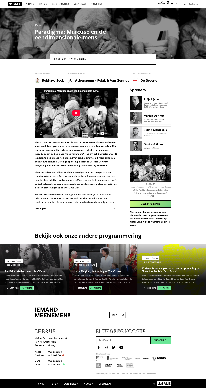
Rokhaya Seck (53, 80)
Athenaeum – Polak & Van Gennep (102, 80)
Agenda (30, 4)
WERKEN (105, 383)
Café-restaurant (60, 4)
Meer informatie (150, 204)
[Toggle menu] (5, 4)
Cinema (43, 4)
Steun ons (96, 4)
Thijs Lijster (152, 99)
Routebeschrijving (45, 345)
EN (176, 4)
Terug (39, 25)
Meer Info (14, 288)
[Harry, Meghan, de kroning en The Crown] (97, 271)
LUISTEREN (71, 383)
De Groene (149, 80)
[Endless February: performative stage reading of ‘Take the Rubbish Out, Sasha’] (171, 270)
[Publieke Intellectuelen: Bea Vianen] (25, 271)
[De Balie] (15, 4)
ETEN (55, 383)
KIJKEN (89, 383)
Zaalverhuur (80, 4)
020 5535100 (55, 351)
